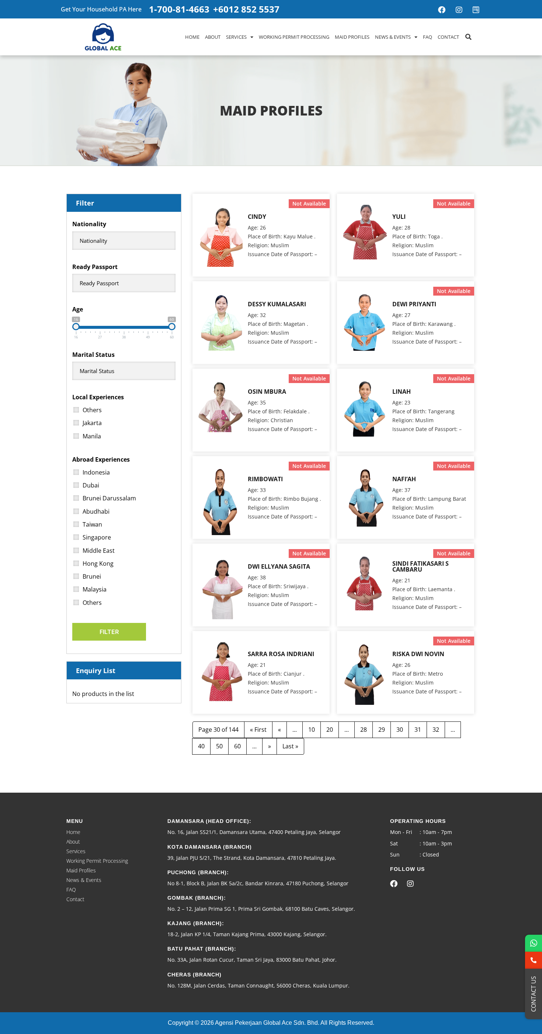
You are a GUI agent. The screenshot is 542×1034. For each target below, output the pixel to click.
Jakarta (92, 423)
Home (192, 37)
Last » (290, 746)
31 (417, 729)
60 (237, 746)
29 (381, 729)
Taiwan (92, 524)
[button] (468, 36)
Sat (394, 843)
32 (435, 729)
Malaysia (95, 589)
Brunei (92, 576)
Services (236, 37)
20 (329, 729)
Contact (448, 37)
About (212, 37)
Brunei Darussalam (109, 498)
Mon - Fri (401, 831)
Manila (92, 436)
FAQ (427, 37)
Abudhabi (96, 511)
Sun (395, 854)
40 (201, 746)
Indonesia (96, 472)
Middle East (99, 551)
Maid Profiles (352, 37)
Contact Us (533, 994)
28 (363, 729)
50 (219, 746)
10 (311, 729)
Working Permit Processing (294, 37)
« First (258, 729)
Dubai (91, 485)
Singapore (97, 537)
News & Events (393, 37)
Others (92, 410)
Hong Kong (98, 563)
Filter (109, 631)
